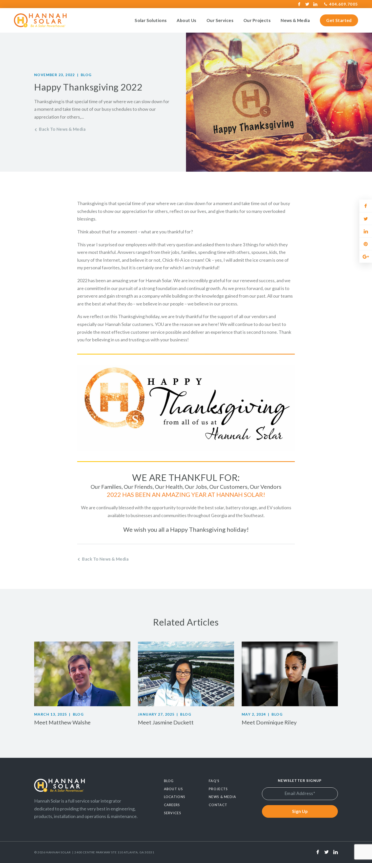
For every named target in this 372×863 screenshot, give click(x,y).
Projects (218, 789)
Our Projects (257, 20)
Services (172, 813)
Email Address (300, 793)
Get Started (339, 20)
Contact (218, 805)
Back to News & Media (62, 129)
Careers (172, 805)
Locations (174, 797)
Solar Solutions (151, 20)
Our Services (219, 20)
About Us (186, 20)
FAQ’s (214, 781)
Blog (86, 75)
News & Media (295, 20)
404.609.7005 (343, 4)
